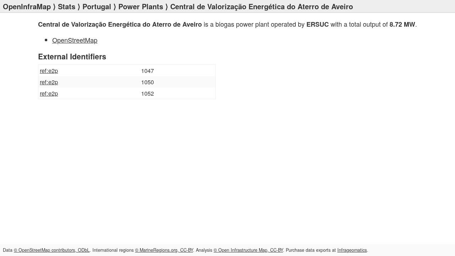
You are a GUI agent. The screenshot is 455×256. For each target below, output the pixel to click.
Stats (66, 6)
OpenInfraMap (27, 6)
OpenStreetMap (74, 39)
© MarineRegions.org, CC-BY (164, 250)
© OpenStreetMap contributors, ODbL (52, 250)
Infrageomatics (352, 250)
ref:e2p (49, 70)
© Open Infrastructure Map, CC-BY (248, 250)
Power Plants (140, 6)
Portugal (96, 6)
